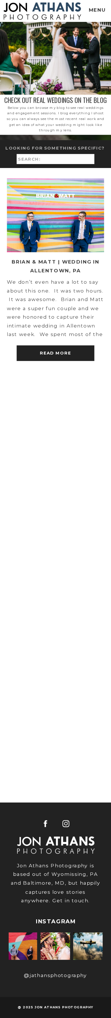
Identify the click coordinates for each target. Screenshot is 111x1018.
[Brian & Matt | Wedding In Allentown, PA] (55, 215)
